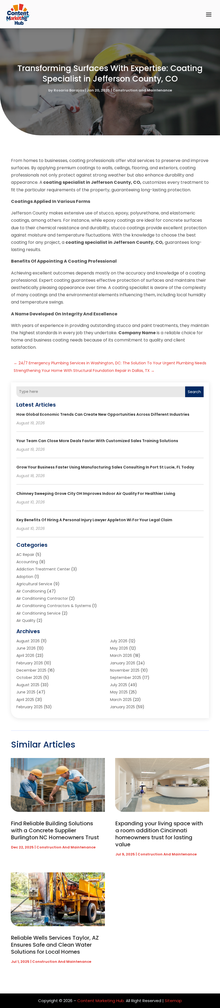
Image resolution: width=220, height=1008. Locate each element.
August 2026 (28, 641)
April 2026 (25, 655)
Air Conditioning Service (38, 613)
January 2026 (122, 663)
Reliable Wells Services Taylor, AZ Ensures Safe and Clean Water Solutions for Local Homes (55, 945)
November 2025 (125, 670)
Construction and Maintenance (142, 90)
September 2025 (125, 677)
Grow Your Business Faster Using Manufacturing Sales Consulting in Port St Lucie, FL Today (105, 467)
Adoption (24, 576)
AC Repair (25, 554)
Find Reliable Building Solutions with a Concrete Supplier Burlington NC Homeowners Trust (55, 830)
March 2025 (121, 699)
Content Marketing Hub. (101, 1000)
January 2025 (122, 707)
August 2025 (27, 685)
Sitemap (173, 1000)
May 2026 (119, 648)
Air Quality (25, 620)
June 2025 (25, 692)
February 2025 (29, 707)
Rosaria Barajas (69, 90)
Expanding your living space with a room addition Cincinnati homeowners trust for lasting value (159, 834)
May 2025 (119, 692)
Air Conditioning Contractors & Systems (53, 605)
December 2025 (31, 670)
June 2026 (26, 648)
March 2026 (121, 655)
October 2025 (29, 677)
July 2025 (118, 685)
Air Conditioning (31, 591)
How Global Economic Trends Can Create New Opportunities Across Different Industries (102, 414)
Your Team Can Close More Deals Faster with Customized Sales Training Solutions (97, 440)
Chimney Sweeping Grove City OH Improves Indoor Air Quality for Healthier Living (95, 493)
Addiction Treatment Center (43, 569)
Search (194, 391)
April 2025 (25, 699)
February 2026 (29, 663)
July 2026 (118, 641)
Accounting (27, 562)
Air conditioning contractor (42, 598)
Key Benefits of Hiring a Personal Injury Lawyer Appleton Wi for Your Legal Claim (94, 520)
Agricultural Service (34, 584)
